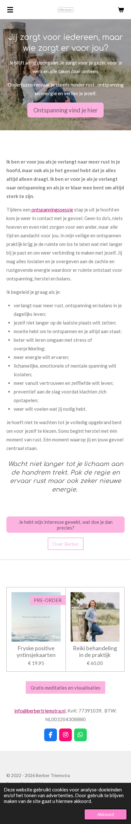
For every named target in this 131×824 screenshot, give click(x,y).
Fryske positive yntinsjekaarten (36, 651)
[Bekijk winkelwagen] (121, 9)
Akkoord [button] (105, 814)
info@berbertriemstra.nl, (40, 710)
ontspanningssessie (52, 209)
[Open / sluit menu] (10, 9)
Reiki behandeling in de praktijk (95, 651)
